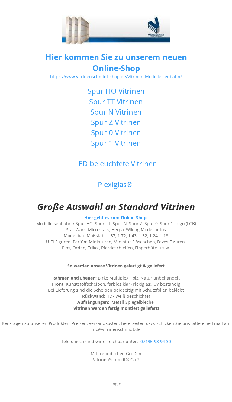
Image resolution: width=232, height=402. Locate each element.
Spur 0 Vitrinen (116, 132)
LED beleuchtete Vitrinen (116, 163)
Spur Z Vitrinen (116, 122)
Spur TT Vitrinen (116, 101)
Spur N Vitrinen (116, 112)
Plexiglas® (116, 184)
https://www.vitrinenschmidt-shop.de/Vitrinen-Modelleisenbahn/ (116, 76)
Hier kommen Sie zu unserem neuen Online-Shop (116, 62)
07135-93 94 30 (155, 341)
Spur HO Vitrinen (116, 91)
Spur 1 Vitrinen (116, 143)
